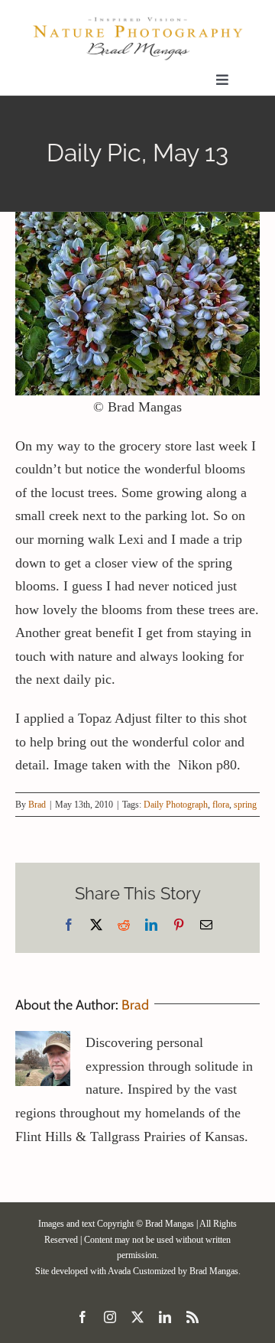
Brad (37, 804)
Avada (119, 1271)
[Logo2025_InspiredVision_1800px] (137, 22)
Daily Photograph (176, 804)
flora (220, 804)
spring (245, 804)
